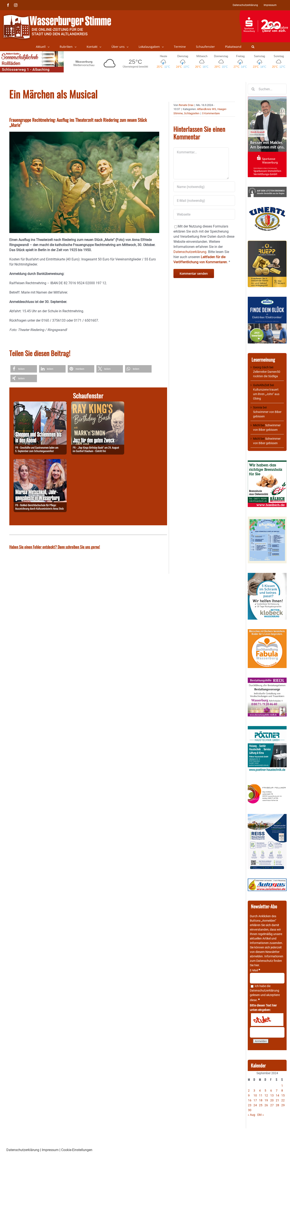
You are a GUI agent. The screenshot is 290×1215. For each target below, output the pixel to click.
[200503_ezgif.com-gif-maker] (267, 575)
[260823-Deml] (40, 404)
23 (249, 1105)
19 (266, 1100)
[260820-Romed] (40, 461)
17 (255, 1100)
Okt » (260, 1114)
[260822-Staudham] (97, 404)
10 (255, 1095)
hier (256, 965)
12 (266, 1095)
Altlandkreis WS (206, 109)
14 (277, 1095)
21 (277, 1100)
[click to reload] (267, 1019)
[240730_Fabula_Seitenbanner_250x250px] (267, 631)
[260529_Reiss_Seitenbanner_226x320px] (267, 816)
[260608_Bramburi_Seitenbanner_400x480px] (267, 518)
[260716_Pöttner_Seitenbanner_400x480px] (267, 728)
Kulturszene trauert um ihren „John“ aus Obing (266, 394)
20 (272, 1100)
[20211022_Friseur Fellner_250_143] (267, 784)
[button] (252, 46)
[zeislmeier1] (267, 880)
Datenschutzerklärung (264, 990)
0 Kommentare (211, 113)
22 (283, 1100)
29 (283, 1105)
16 (249, 1100)
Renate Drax (186, 105)
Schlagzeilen (191, 113)
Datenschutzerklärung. (190, 252)
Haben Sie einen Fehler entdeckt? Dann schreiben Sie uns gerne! (54, 547)
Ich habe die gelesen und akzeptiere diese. (265, 993)
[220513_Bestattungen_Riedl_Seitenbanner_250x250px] (267, 679)
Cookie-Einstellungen (76, 1150)
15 (283, 1095)
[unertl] (267, 209)
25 (260, 1105)
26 (266, 1105)
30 (249, 1110)
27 (272, 1105)
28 (277, 1105)
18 (260, 1100)
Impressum (50, 1150)
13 (272, 1095)
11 (260, 1095)
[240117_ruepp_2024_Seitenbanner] (267, 242)
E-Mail (255, 970)
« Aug (251, 1114)
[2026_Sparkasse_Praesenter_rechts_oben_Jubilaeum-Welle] (264, 12)
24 (255, 1105)
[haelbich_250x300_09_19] (267, 462)
